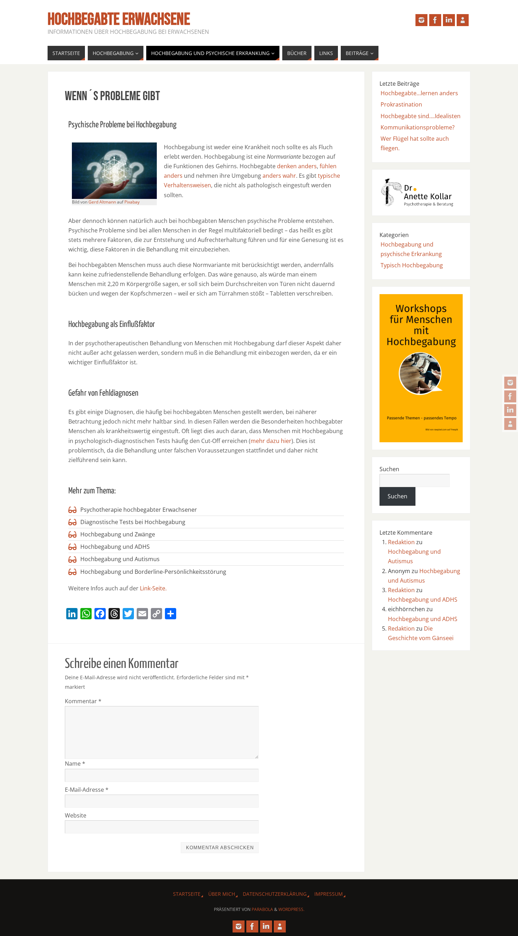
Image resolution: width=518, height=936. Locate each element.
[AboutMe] (510, 424)
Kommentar (83, 701)
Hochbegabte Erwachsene (119, 19)
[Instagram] (510, 383)
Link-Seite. (153, 588)
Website (75, 815)
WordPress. (291, 909)
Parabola (262, 909)
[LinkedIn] (510, 410)
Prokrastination (401, 104)
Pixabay (132, 202)
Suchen (389, 469)
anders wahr (279, 176)
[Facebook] (510, 396)
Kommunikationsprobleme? (418, 127)
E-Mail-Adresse (87, 790)
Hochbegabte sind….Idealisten (421, 116)
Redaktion (401, 542)
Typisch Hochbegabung (412, 265)
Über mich (221, 894)
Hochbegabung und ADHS (422, 599)
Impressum (328, 894)
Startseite (187, 894)
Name (75, 763)
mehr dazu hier (271, 441)
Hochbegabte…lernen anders (419, 93)
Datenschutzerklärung (275, 894)
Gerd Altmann (102, 202)
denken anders (297, 166)
